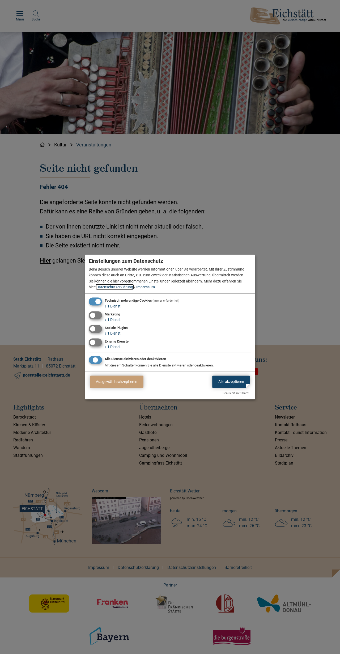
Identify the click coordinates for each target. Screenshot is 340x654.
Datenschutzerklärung (114, 287)
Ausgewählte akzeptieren (116, 381)
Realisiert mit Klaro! (236, 393)
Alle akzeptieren (231, 381)
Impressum (145, 287)
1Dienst (113, 306)
